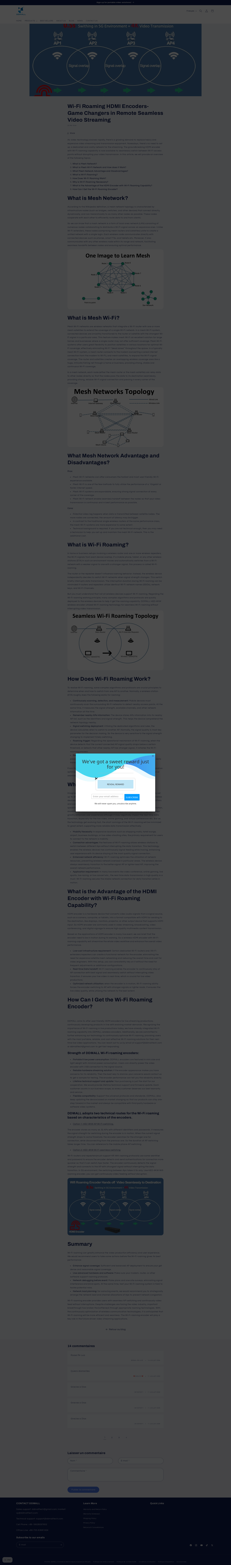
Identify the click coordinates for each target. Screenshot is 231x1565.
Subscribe (132, 797)
